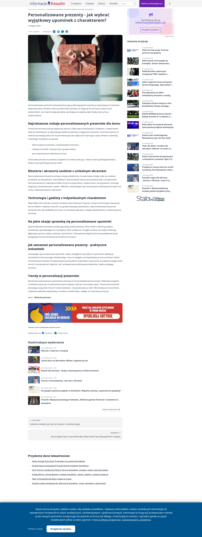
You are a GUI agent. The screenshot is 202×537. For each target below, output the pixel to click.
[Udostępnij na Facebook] (66, 31)
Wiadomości (42, 9)
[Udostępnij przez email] (58, 31)
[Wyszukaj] (134, 3)
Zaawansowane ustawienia (136, 519)
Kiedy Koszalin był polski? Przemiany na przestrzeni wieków (58, 461)
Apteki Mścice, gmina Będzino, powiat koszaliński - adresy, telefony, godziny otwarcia (70, 474)
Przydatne (76, 3)
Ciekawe (90, 3)
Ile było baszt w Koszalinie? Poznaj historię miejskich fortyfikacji (60, 465)
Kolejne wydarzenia (110, 409)
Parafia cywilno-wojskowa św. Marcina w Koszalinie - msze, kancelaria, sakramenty (69, 483)
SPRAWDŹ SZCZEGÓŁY (151, 30)
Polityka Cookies (35, 529)
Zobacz (101, 3)
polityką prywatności (110, 519)
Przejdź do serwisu (60, 528)
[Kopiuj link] (54, 31)
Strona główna (32, 9)
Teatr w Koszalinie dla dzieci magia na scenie (51, 479)
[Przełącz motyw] (169, 4)
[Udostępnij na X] (62, 31)
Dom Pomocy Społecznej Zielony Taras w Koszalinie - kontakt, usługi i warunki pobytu (70, 470)
